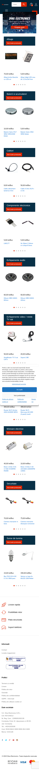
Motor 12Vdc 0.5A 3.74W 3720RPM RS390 (10, 469)
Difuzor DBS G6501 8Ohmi (10, 299)
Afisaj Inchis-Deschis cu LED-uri (11, 78)
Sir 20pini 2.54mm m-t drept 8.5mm (27, 244)
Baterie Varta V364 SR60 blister (27, 133)
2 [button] (19, 30)
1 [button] (16, 30)
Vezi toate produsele (14, 43)
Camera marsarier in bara (11, 522)
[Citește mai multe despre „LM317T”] (8, 235)
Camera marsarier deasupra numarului (27, 522)
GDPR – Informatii (8, 699)
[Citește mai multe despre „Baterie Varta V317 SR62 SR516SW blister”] (8, 124)
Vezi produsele (25, 27)
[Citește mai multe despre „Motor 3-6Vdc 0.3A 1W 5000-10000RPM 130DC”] (25, 459)
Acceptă (19, 389)
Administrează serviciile (19, 384)
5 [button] (22, 84)
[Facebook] (2, 740)
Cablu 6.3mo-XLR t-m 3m (27, 189)
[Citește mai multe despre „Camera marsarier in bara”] (8, 514)
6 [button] (24, 84)
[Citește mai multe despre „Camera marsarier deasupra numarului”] (25, 514)
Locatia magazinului (8, 653)
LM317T (7, 243)
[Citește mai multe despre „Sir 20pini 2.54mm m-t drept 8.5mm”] (25, 235)
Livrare (4, 686)
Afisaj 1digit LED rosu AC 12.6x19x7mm (28, 78)
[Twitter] (6, 740)
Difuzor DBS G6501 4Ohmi (27, 299)
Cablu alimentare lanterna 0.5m (9, 189)
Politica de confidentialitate (11, 695)
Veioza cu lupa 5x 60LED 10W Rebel (27, 577)
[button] (8, 69)
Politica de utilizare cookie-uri (12, 702)
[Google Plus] (10, 740)
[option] (19, 22)
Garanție (5, 692)
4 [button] (20, 84)
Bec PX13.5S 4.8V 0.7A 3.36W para (10, 577)
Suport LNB (24, 357)
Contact (4, 650)
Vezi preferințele (19, 395)
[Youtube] (13, 740)
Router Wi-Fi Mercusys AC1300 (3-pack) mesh (27, 412)
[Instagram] (17, 740)
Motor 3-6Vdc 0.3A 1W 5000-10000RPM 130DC (28, 469)
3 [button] (22, 30)
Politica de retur (7, 689)
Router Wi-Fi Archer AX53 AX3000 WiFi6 (11, 411)
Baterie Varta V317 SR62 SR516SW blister (10, 134)
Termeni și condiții (8, 683)
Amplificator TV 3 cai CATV (11, 358)
